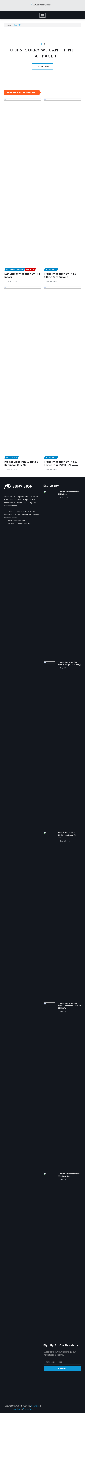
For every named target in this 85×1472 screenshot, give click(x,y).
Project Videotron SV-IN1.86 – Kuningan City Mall (22, 463)
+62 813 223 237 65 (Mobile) (19, 523)
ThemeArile (28, 1409)
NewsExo (16, 1409)
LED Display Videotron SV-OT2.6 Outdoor (69, 1175)
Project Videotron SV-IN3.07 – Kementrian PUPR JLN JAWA (61, 463)
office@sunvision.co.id (16, 520)
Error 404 (17, 25)
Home (8, 25)
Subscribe (62, 1368)
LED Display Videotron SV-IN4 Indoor (22, 275)
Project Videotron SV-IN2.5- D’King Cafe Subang (60, 275)
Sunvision (35, 1406)
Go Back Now (43, 66)
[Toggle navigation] (43, 15)
